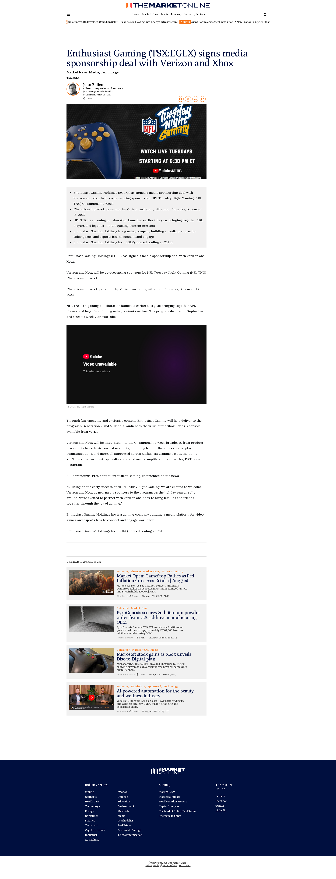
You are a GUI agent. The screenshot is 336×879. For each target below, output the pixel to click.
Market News (150, 14)
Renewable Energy (129, 830)
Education (124, 801)
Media (94, 72)
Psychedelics (125, 820)
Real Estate (124, 825)
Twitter (219, 805)
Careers (220, 796)
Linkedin (220, 810)
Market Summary (171, 14)
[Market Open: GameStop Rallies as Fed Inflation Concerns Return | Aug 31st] (136, 583)
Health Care (92, 801)
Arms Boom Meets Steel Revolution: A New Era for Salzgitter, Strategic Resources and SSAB (220, 22)
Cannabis (91, 796)
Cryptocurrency (95, 830)
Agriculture (92, 839)
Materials (123, 811)
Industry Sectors (194, 14)
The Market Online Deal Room (177, 811)
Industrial (91, 835)
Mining (89, 792)
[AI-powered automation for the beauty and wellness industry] (136, 698)
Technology (110, 72)
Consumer (91, 815)
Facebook (221, 801)
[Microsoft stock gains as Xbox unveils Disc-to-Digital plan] (136, 662)
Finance (90, 820)
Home (135, 14)
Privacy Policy (153, 865)
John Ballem (100, 89)
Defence (123, 796)
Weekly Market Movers (173, 801)
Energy (89, 811)
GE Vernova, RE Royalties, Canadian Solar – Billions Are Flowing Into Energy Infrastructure (97, 22)
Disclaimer (185, 865)
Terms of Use (170, 865)
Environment (126, 806)
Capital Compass (169, 806)
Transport (91, 825)
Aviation (123, 792)
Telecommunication (130, 835)
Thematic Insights (170, 815)
